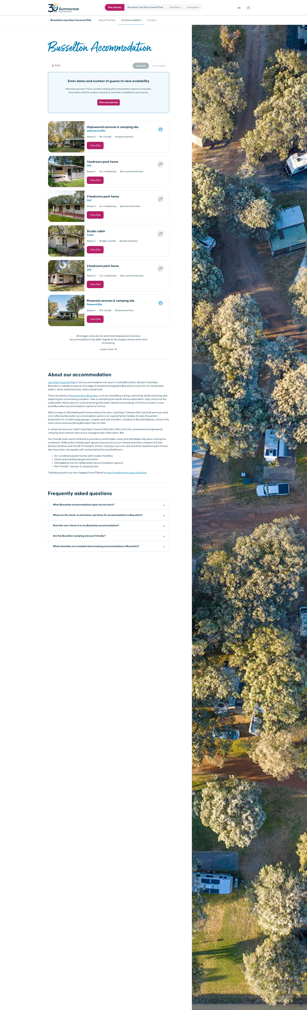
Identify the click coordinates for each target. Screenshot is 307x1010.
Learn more (107, 349)
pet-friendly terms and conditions (127, 472)
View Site (95, 145)
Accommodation (131, 20)
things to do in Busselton (84, 395)
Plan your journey (108, 102)
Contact (152, 20)
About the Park (107, 20)
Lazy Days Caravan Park (62, 382)
